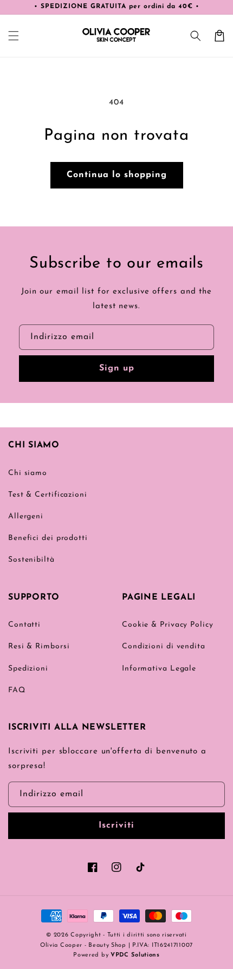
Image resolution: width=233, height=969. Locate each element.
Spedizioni (28, 669)
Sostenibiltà (31, 560)
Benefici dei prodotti (48, 538)
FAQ (16, 690)
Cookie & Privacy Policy (167, 625)
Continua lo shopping (117, 175)
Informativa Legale (159, 669)
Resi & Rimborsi (39, 646)
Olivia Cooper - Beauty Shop (83, 945)
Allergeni (25, 516)
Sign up (116, 368)
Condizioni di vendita (163, 646)
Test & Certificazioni (47, 495)
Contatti (24, 625)
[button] (13, 36)
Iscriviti (116, 825)
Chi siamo (27, 473)
